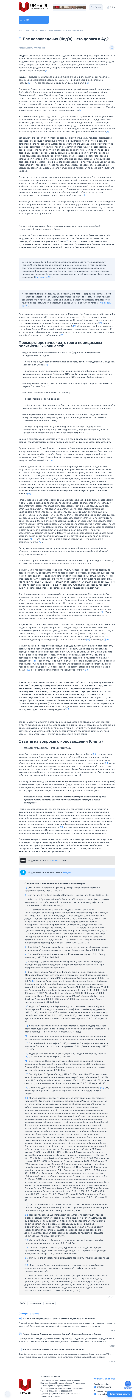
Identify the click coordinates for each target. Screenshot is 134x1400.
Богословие (24, 30)
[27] (61, 827)
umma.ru (54, 860)
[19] (88, 639)
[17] (40, 542)
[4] (80, 110)
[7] (67, 241)
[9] (74, 326)
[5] (107, 131)
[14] (51, 460)
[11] (46, 364)
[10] (62, 335)
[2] (29, 83)
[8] (100, 323)
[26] (106, 763)
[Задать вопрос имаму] (128, 1385)
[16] (31, 539)
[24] (67, 709)
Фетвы (34, 30)
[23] (86, 669)
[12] (47, 386)
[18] (102, 612)
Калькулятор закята (120, 1394)
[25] (94, 754)
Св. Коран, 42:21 (43, 277)
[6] (84, 195)
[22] (29, 669)
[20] (107, 639)
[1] (46, 70)
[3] (87, 83)
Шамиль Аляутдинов (35, 48)
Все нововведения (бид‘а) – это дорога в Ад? (65, 30)
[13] (86, 432)
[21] (35, 660)
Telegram (67, 872)
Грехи (42, 30)
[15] (29, 493)
